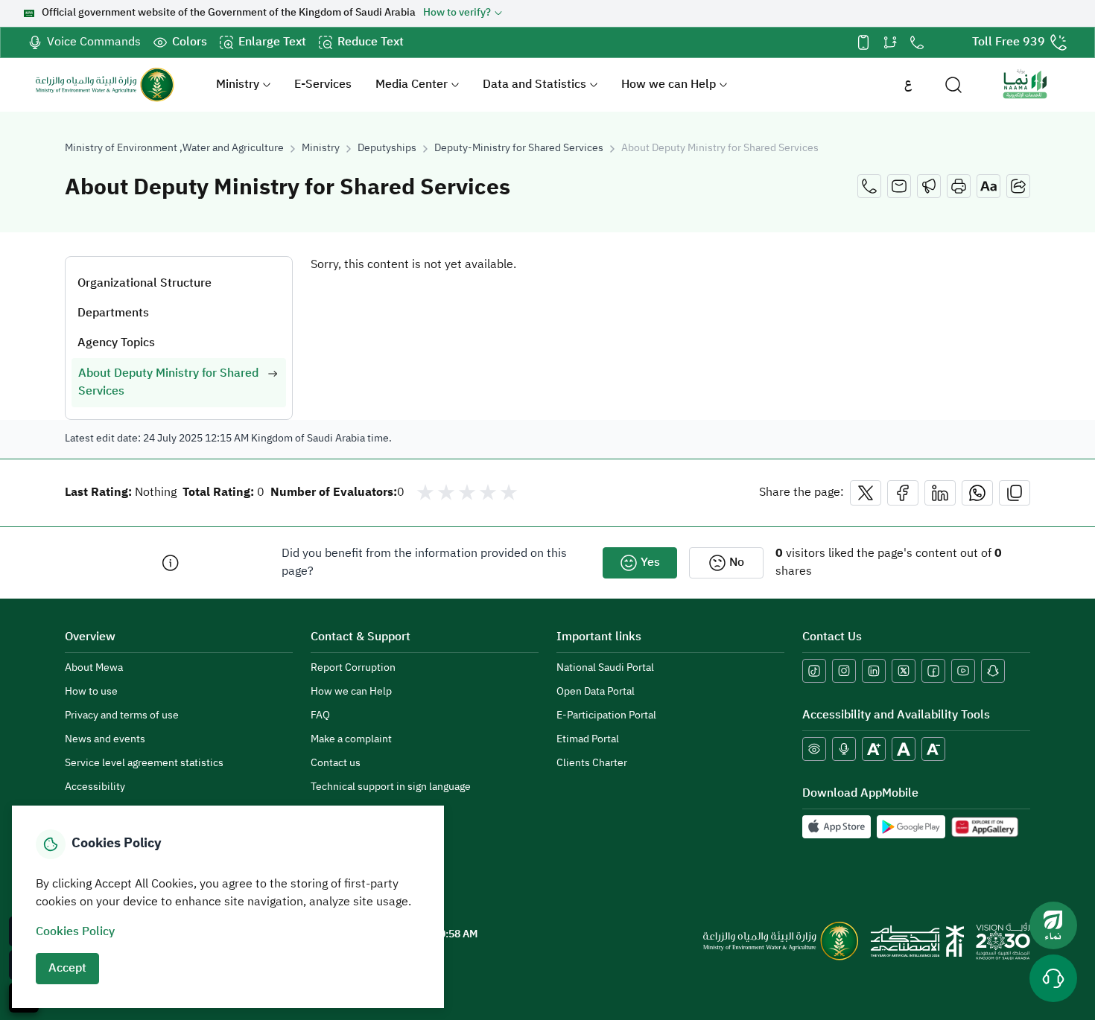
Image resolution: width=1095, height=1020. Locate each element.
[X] (903, 671)
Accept (67, 968)
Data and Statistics (534, 85)
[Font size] (988, 186)
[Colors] (814, 749)
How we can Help (668, 85)
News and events (105, 739)
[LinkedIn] (874, 671)
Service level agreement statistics (144, 763)
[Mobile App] (863, 42)
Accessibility (95, 787)
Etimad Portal (587, 739)
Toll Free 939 (1008, 42)
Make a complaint (351, 739)
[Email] (899, 186)
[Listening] (929, 186)
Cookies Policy (75, 932)
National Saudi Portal (605, 668)
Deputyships (387, 148)
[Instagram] (844, 671)
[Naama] (1025, 85)
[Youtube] (963, 671)
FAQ (320, 715)
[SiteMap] (890, 42)
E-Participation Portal (606, 715)
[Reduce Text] (933, 749)
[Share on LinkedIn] (940, 493)
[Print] (959, 186)
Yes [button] (650, 563)
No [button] (736, 563)
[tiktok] (814, 671)
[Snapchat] (993, 671)
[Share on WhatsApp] (977, 493)
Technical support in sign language (391, 787)
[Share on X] (865, 493)
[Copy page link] (1014, 493)
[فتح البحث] (953, 85)
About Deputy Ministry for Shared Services (720, 148)
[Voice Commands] (844, 749)
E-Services (323, 85)
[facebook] (933, 671)
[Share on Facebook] (902, 493)
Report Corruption (353, 668)
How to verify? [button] (457, 13)
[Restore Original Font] (903, 749)
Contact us (336, 763)
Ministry (237, 85)
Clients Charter (591, 763)
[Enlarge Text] (874, 749)
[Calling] (869, 186)
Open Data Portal (595, 692)
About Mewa (94, 668)
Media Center (411, 85)
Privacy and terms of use (122, 715)
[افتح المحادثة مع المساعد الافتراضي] (1053, 978)
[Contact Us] (917, 42)
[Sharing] (1018, 186)
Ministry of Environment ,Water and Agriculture (174, 148)
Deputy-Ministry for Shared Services (518, 148)
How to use (91, 692)
